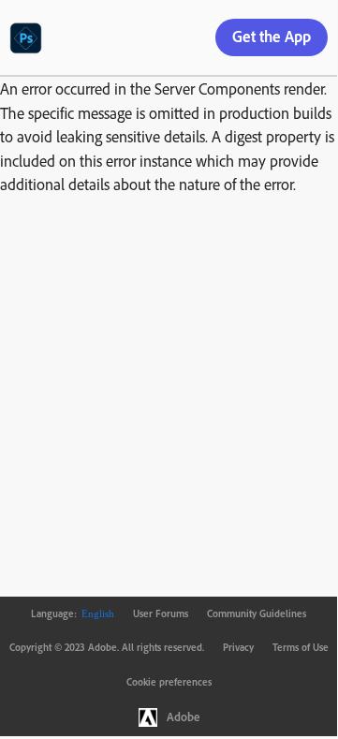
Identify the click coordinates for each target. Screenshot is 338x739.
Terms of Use (300, 647)
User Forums (160, 613)
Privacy (238, 647)
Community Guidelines (256, 613)
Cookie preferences (169, 681)
